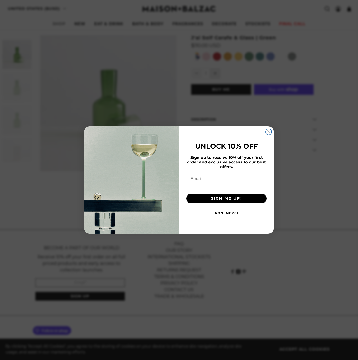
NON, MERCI (226, 213)
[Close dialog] (269, 132)
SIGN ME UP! (226, 198)
